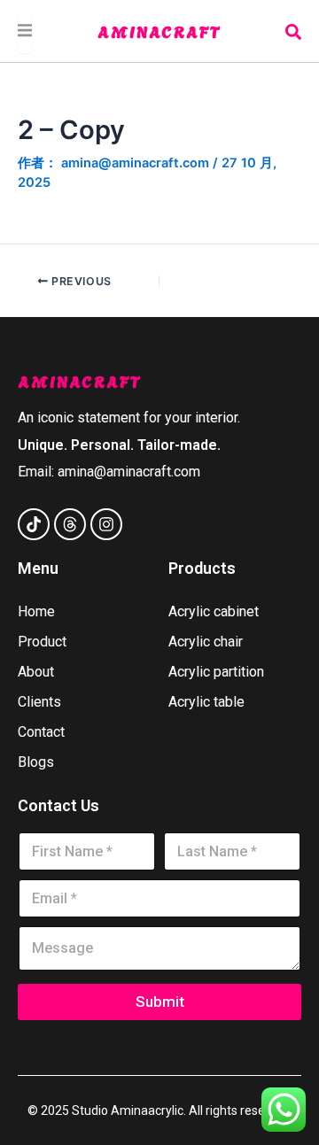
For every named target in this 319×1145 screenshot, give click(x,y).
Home (36, 611)
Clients (39, 701)
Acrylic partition (216, 671)
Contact (41, 731)
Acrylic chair (205, 641)
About (36, 671)
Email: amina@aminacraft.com (109, 471)
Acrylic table (206, 701)
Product (42, 641)
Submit (160, 1001)
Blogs (36, 762)
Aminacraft (159, 31)
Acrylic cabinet (213, 611)
